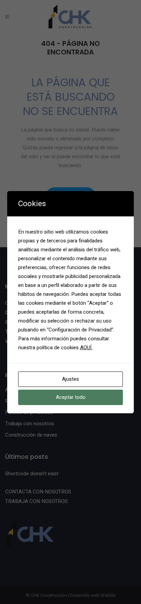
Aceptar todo (71, 397)
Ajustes (70, 379)
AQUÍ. (86, 347)
